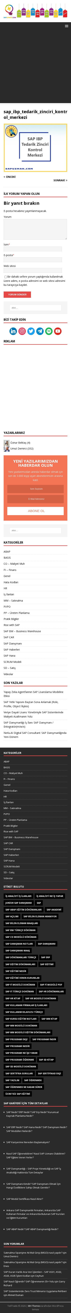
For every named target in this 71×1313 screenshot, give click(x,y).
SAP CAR (9, 637)
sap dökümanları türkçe (20, 957)
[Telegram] (40, 331)
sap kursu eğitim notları (21, 1018)
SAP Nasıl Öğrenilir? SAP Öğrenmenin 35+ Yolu (29, 1281)
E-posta (8, 255)
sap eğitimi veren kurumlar (22, 977)
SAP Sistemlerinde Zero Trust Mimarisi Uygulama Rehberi (35, 1291)
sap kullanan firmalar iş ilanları (26, 1005)
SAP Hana (9, 655)
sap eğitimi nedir (15, 971)
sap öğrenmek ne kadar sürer (23, 1087)
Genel (7, 576)
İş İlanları (9, 594)
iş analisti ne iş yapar (49, 896)
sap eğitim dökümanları (20, 964)
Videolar (8, 674)
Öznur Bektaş (18, 442)
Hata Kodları (11, 582)
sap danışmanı (47, 943)
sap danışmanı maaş (17, 950)
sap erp (45, 957)
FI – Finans (10, 570)
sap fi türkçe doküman (19, 991)
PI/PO (7, 606)
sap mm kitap (49, 1018)
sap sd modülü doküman (20, 1066)
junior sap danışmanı (18, 902)
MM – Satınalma (13, 600)
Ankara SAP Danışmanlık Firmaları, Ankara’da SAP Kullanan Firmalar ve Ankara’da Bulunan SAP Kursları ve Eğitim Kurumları (35, 1214)
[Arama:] (35, 308)
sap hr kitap (12, 998)
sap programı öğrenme (19, 1059)
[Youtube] (58, 331)
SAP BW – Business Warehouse (22, 631)
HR (5, 588)
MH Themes (34, 1305)
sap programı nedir (17, 1046)
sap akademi (54, 909)
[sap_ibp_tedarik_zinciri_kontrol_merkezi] (35, 170)
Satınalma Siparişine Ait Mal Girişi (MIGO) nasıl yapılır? (33, 1252)
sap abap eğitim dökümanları (23, 909)
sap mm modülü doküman (21, 1025)
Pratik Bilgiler (11, 619)
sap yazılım (12, 1080)
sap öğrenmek (33, 1080)
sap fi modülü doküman (20, 984)
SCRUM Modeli (12, 662)
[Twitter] (31, 331)
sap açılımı (12, 916)
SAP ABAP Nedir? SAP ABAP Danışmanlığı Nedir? (32, 1229)
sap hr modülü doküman (40, 998)
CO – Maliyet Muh (14, 563)
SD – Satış (10, 668)
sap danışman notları (19, 943)
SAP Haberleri (12, 649)
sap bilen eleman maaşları (21, 923)
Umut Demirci (18, 448)
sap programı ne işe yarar (21, 1053)
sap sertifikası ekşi (49, 1073)
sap (39, 902)
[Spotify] (49, 331)
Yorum (7, 216)
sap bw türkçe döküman (20, 930)
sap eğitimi (47, 964)
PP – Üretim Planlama (16, 613)
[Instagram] (22, 331)
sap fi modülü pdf (51, 984)
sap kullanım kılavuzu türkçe (24, 1012)
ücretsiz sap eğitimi (17, 1093)
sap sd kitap (46, 1059)
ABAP (7, 551)
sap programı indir (44, 1039)
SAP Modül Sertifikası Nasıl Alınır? (24, 1199)
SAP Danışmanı (13, 643)
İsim (6, 244)
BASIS (7, 557)
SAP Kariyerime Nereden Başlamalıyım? (28, 1142)
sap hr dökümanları (51, 991)
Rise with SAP (12, 625)
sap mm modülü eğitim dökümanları (27, 1032)
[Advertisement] (35, 67)
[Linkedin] (13, 331)
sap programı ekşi (16, 1039)
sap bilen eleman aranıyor (40, 916)
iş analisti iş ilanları (18, 896)
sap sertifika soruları (19, 1073)
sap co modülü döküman (20, 937)
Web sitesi (10, 266)
